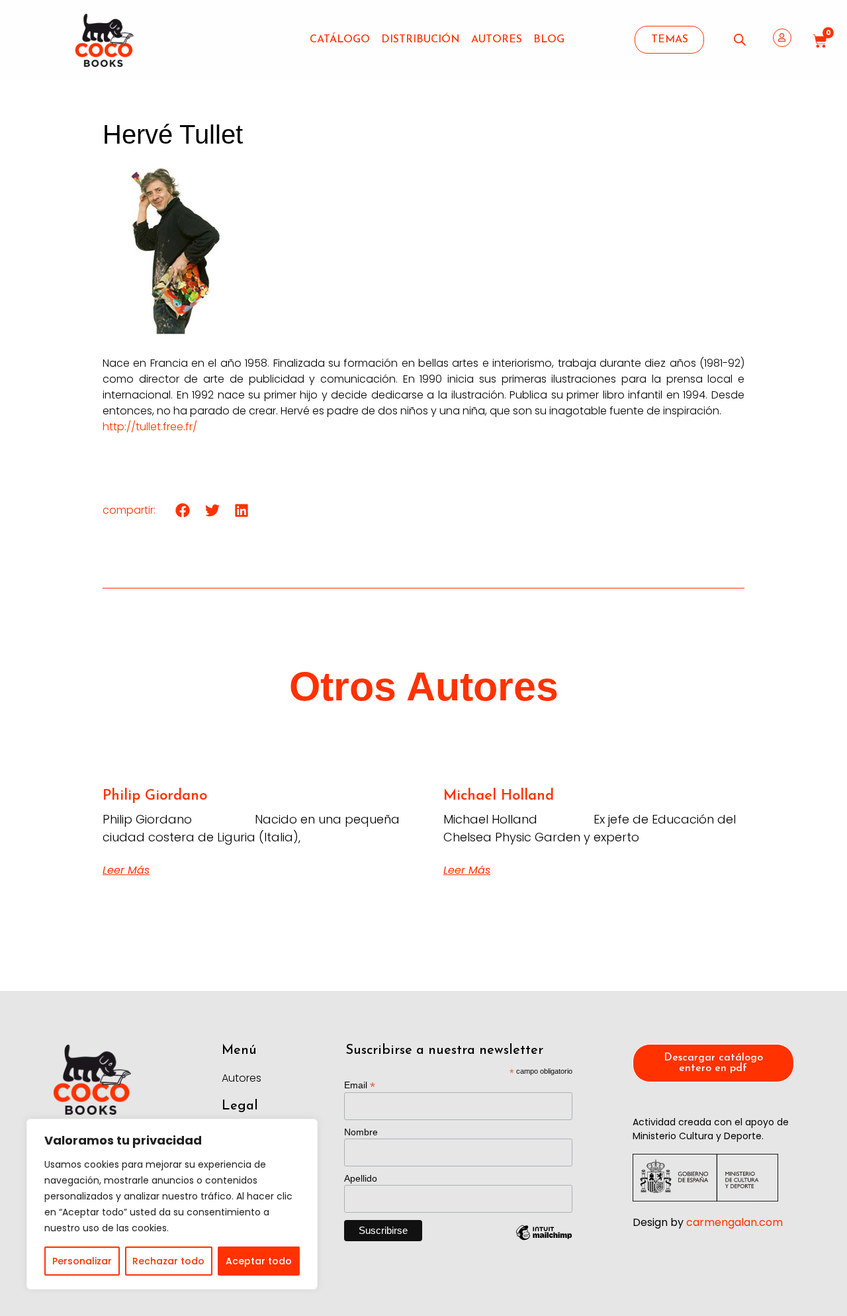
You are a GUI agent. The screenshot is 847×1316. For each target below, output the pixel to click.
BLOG (548, 39)
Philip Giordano (155, 796)
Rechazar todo (168, 1261)
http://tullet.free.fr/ (150, 426)
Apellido (360, 1178)
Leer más (126, 870)
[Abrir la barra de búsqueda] (739, 40)
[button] (183, 510)
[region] (172, 1204)
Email (359, 1084)
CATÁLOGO (340, 39)
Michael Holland (498, 796)
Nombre (361, 1132)
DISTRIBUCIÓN (420, 39)
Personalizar (82, 1261)
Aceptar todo (259, 1261)
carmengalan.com (734, 1222)
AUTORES (496, 39)
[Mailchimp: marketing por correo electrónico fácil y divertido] (543, 1242)
